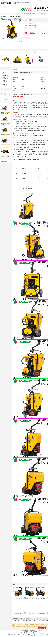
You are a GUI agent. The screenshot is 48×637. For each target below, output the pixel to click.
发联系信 (27, 38)
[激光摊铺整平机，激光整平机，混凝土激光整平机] (5, 119)
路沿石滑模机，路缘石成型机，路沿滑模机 (7, 156)
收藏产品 (3, 41)
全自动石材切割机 (35, 620)
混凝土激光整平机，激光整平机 (6, 145)
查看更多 (5, 86)
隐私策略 (29, 634)
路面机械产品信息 (25, 630)
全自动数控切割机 (23, 621)
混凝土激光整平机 (3, 135)
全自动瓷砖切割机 (42, 620)
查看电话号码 (5, 93)
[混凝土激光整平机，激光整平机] (5, 140)
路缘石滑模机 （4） (5, 75)
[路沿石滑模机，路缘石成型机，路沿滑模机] (5, 151)
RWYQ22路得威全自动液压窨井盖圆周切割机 (31, 65)
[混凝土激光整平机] (5, 129)
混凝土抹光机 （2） (5, 78)
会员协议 (34, 634)
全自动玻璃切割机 (16, 620)
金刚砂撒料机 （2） (5, 74)
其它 (30, 13)
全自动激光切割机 (16, 621)
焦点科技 (30, 635)
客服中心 (18, 634)
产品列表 (27, 13)
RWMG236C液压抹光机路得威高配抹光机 (19, 65)
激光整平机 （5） (4, 71)
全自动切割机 (22, 620)
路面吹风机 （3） (4, 81)
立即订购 (41, 38)
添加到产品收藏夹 (4, 161)
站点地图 (24, 634)
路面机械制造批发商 (33, 630)
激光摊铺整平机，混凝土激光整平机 (6, 113)
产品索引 (2, 160)
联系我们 (13, 634)
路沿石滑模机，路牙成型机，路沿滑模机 (7, 65)
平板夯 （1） (4, 83)
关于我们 (8, 634)
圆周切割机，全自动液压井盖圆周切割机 (30, 631)
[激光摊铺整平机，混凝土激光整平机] (5, 108)
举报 (9, 41)
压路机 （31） (4, 72)
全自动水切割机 (28, 620)
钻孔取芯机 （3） (4, 84)
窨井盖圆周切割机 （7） (5, 77)
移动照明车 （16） (5, 80)
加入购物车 (35, 38)
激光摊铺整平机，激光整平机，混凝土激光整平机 (8, 124)
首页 (25, 13)
